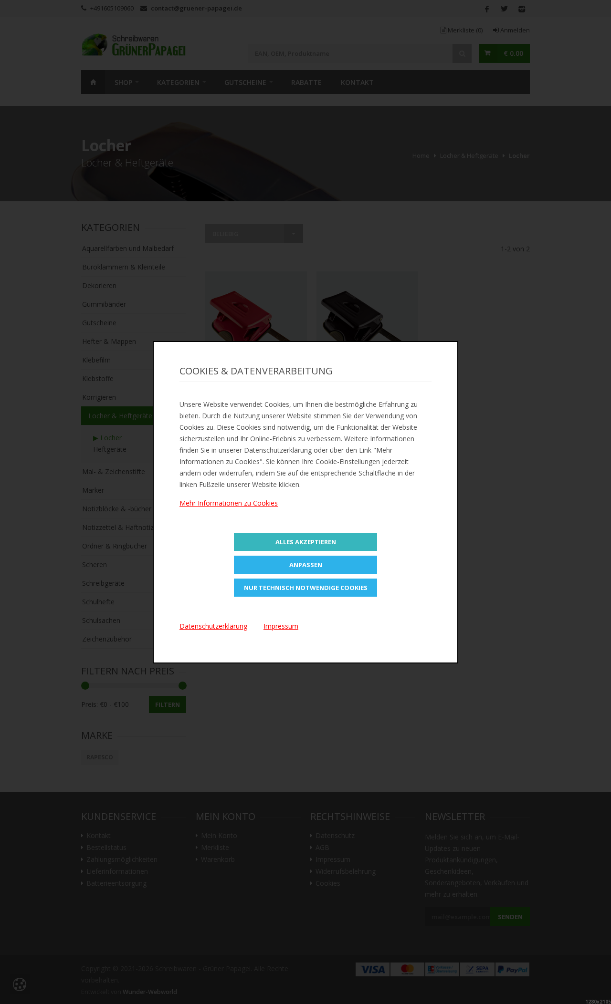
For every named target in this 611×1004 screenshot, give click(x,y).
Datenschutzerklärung (213, 626)
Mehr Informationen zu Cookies (228, 502)
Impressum (280, 626)
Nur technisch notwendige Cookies (306, 587)
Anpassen (305, 564)
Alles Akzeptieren (305, 542)
